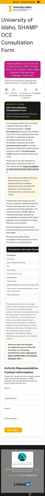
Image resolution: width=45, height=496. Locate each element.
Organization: (10, 398)
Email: (6, 408)
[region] (22, 274)
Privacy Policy (28, 469)
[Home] (20, 8)
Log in (17, 2)
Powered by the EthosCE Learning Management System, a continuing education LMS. (36, 494)
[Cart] (38, 3)
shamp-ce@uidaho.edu (28, 475)
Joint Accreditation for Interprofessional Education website (22, 167)
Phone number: (10, 419)
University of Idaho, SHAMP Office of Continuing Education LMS (22, 355)
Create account (29, 2)
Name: (7, 388)
